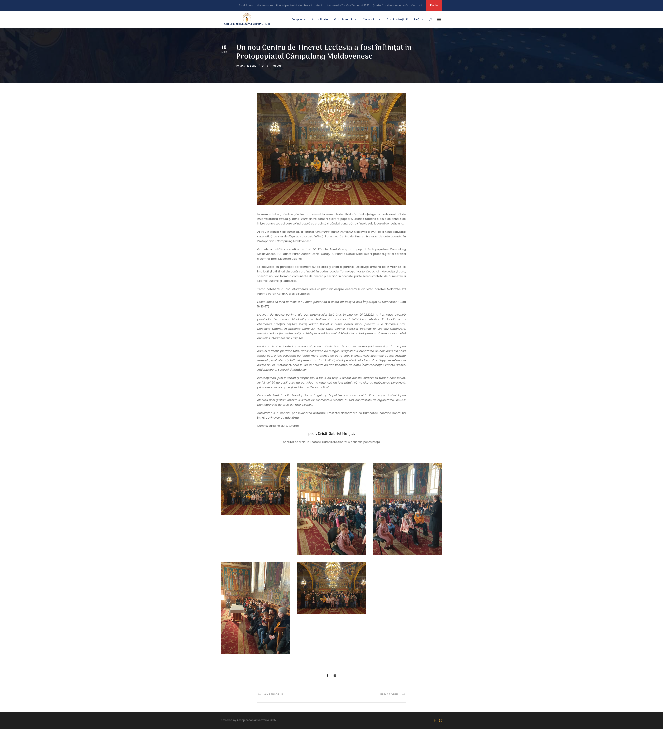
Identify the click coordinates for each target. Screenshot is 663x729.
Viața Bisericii (343, 19)
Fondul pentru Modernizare (256, 5)
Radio (434, 5)
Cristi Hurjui (271, 65)
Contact (416, 5)
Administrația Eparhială (403, 19)
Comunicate (371, 19)
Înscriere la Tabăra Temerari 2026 (348, 5)
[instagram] (440, 720)
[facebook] (435, 720)
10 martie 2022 (246, 65)
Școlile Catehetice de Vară (390, 5)
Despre (297, 19)
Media (319, 5)
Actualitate (320, 19)
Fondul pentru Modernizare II (294, 5)
